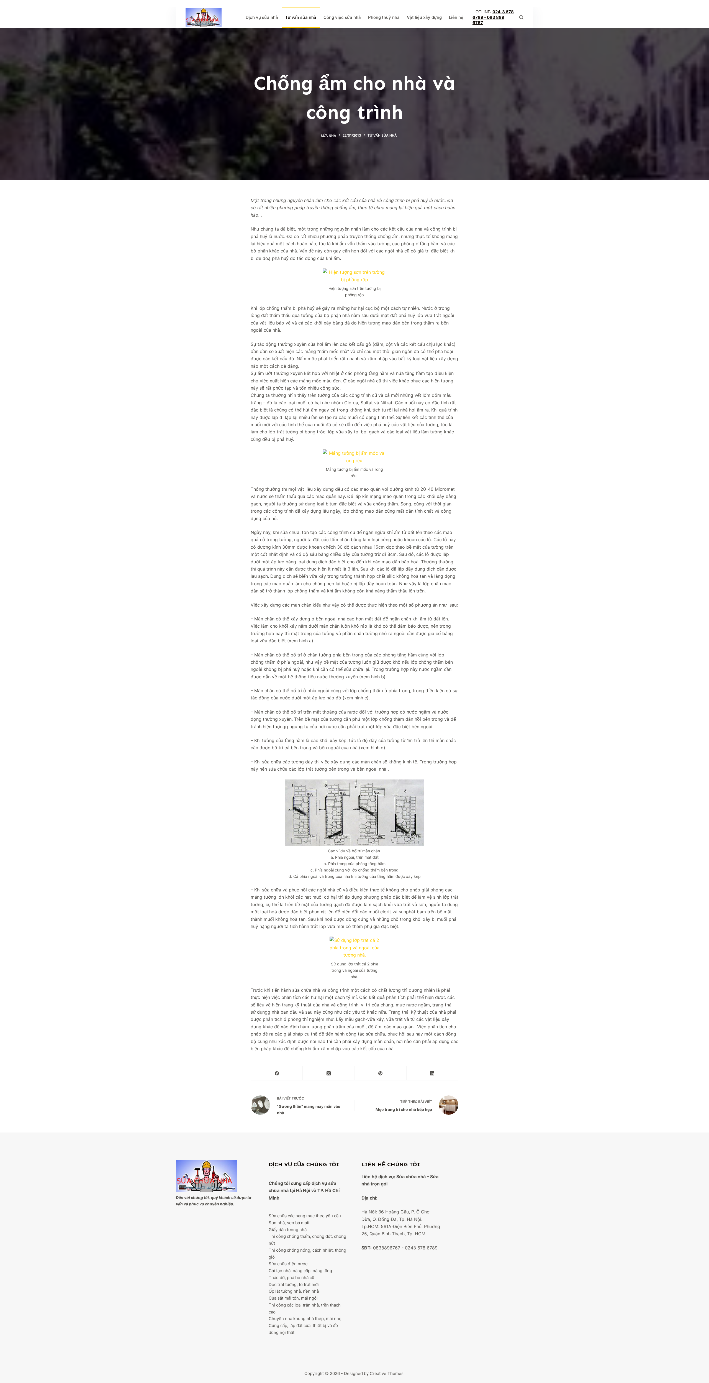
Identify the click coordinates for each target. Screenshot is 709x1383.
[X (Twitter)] (328, 1073)
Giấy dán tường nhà (288, 1229)
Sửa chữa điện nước (288, 1263)
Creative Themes (387, 1373)
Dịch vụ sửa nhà (262, 17)
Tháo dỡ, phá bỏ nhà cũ (291, 1277)
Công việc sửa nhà (342, 17)
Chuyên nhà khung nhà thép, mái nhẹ (305, 1318)
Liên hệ (456, 17)
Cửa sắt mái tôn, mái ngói (293, 1298)
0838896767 (386, 1248)
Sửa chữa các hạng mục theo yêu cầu (305, 1215)
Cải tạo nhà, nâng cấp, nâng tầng (300, 1270)
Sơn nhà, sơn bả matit (290, 1222)
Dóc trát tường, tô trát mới (294, 1284)
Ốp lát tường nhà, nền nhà (294, 1291)
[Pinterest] (381, 1073)
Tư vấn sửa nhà (300, 17)
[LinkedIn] (432, 1073)
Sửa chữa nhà (411, 1176)
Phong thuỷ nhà (384, 17)
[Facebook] (277, 1073)
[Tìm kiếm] (521, 17)
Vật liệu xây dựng (424, 17)
